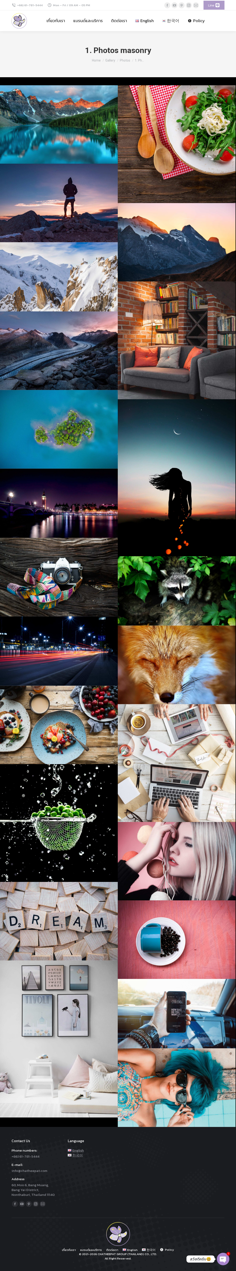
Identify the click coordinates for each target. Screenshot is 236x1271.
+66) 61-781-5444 (30, 5)
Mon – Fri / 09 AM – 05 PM (71, 5)
